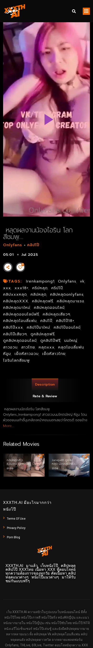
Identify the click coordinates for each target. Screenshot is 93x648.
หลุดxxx (47, 347)
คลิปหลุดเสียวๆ (56, 314)
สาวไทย (28, 347)
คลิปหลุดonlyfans (67, 294)
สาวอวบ (10, 347)
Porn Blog (13, 537)
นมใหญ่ (70, 340)
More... (8, 425)
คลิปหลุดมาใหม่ (16, 307)
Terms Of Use (16, 518)
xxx (7, 288)
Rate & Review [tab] (45, 396)
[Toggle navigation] (86, 11)
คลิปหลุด (38, 294)
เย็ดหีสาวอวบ (27, 354)
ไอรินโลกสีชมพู (16, 360)
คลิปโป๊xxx (13, 327)
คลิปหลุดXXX (15, 301)
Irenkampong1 (40, 281)
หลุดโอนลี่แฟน (71, 347)
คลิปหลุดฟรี (42, 301)
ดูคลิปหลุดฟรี (43, 334)
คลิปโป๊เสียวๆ (15, 334)
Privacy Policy (16, 528)
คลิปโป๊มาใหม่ (38, 327)
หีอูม (7, 354)
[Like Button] (20, 267)
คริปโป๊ (57, 288)
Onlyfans (12, 245)
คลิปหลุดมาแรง (70, 301)
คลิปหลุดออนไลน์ (49, 307)
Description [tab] (45, 384)
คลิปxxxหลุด (15, 294)
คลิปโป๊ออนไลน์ (67, 327)
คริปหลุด (40, 288)
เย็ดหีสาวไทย (54, 354)
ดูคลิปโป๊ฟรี (50, 340)
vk (82, 281)
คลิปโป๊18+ (65, 321)
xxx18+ (22, 288)
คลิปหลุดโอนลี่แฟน (20, 321)
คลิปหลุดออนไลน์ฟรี (21, 314)
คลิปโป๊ (33, 245)
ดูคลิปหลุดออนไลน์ (20, 340)
